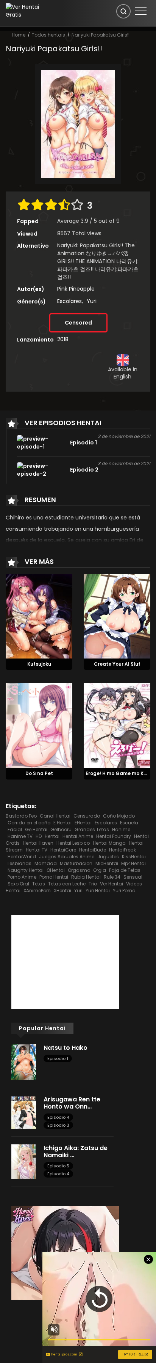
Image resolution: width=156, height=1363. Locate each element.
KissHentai (134, 856)
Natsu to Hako (65, 1047)
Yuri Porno (124, 890)
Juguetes (108, 856)
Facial (15, 829)
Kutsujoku (39, 664)
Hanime (121, 829)
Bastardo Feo (21, 816)
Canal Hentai (55, 816)
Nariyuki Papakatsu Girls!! (100, 35)
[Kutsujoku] (39, 615)
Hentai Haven (38, 843)
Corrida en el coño (29, 822)
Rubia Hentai (86, 877)
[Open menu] (141, 11)
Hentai (52, 836)
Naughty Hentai (26, 870)
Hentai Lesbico (73, 843)
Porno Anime (22, 877)
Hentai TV (36, 850)
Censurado (86, 816)
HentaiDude (92, 850)
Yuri (92, 301)
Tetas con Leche (67, 884)
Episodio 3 (58, 1125)
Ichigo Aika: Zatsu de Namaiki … (76, 1151)
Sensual (132, 877)
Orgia (99, 870)
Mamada (45, 863)
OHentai (56, 870)
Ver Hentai (111, 884)
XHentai (62, 890)
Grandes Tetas (92, 829)
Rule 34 (112, 877)
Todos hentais (48, 35)
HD (39, 836)
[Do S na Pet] (39, 725)
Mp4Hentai (133, 863)
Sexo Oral (18, 884)
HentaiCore (63, 850)
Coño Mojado (119, 816)
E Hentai (62, 822)
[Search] (123, 11)
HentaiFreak (122, 850)
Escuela (129, 822)
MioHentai (106, 863)
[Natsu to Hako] (23, 1062)
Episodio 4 (58, 1117)
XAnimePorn (37, 890)
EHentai (83, 822)
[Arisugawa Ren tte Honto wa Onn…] (23, 1112)
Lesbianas (19, 863)
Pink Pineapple (76, 289)
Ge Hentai (36, 829)
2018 (63, 339)
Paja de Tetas (124, 870)
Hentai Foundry (113, 836)
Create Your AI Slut (117, 664)
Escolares (69, 301)
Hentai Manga (109, 843)
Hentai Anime (77, 836)
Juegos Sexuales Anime (66, 856)
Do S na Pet (39, 773)
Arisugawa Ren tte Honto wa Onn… (72, 1103)
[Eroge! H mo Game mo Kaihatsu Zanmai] (117, 725)
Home (18, 35)
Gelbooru (61, 829)
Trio (93, 884)
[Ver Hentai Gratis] (27, 10)
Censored (78, 322)
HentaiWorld (22, 856)
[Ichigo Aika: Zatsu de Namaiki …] (23, 1161)
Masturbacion (76, 863)
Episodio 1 (57, 1058)
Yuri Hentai (98, 890)
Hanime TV (20, 836)
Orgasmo (79, 870)
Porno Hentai (53, 877)
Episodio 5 (58, 1166)
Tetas (38, 884)
